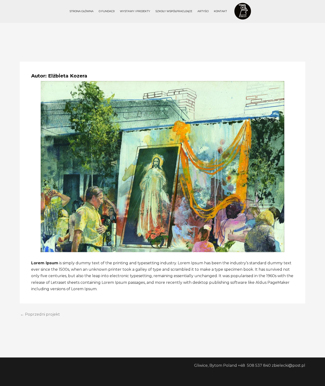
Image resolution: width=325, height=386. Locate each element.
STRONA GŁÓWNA (81, 11)
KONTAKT (220, 11)
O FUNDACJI (107, 11)
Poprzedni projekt (40, 314)
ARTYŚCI (203, 11)
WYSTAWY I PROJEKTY (135, 11)
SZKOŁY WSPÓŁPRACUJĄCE (173, 11)
